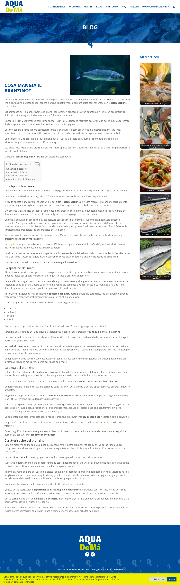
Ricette (88, 7)
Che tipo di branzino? (18, 168)
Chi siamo (112, 7)
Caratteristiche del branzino (21, 179)
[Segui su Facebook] (87, 554)
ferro (109, 422)
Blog (99, 7)
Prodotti (74, 7)
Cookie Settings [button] (157, 579)
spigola (11, 244)
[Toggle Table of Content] (35, 164)
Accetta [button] (172, 579)
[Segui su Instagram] (93, 554)
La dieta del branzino (18, 175)
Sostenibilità (56, 7)
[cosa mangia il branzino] (100, 75)
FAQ (124, 7)
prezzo (22, 133)
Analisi (134, 7)
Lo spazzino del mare (18, 172)
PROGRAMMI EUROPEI (154, 7)
